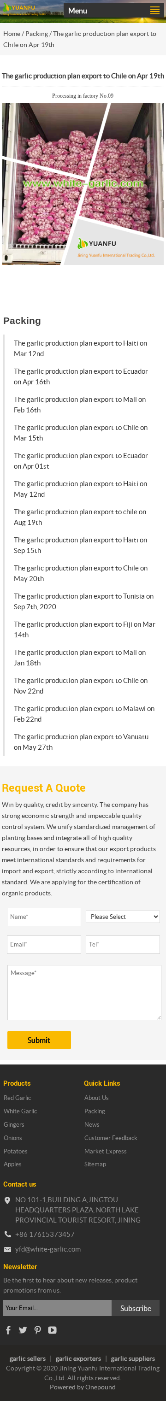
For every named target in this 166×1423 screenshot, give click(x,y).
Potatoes (16, 1151)
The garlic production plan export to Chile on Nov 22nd (81, 685)
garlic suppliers (133, 1358)
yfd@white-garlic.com (48, 1249)
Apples (13, 1164)
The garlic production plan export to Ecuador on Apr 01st (81, 461)
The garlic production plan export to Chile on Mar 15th (81, 432)
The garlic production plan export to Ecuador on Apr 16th (81, 376)
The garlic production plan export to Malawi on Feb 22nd (84, 714)
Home (11, 33)
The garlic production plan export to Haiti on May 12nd (80, 489)
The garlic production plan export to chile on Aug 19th (80, 517)
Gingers (14, 1124)
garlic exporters (78, 1358)
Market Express (105, 1151)
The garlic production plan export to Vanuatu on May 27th (81, 742)
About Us (96, 1097)
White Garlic (20, 1111)
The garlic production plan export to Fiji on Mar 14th (84, 629)
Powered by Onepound (83, 1387)
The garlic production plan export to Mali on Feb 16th (80, 404)
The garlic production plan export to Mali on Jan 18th (80, 657)
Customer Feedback (110, 1138)
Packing (36, 33)
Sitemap (95, 1164)
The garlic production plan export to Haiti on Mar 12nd (80, 348)
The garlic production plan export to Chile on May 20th (81, 573)
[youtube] (52, 1332)
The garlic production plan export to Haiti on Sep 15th (80, 545)
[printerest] (37, 1332)
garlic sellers (28, 1358)
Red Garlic (17, 1097)
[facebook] (7, 1332)
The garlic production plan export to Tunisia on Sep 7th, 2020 (84, 601)
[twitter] (22, 1332)
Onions (13, 1138)
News (92, 1124)
